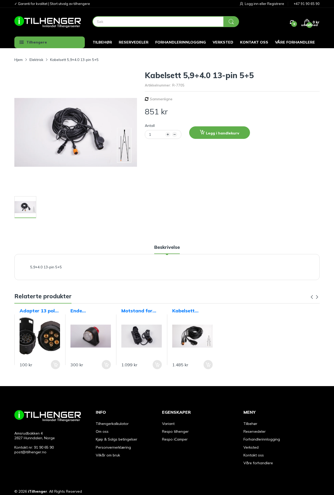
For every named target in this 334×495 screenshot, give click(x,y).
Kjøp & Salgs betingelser (116, 439)
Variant (168, 423)
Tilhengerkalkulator (112, 423)
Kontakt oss (253, 455)
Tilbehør (250, 423)
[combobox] (165, 22)
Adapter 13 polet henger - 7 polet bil (40, 311)
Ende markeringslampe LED (89, 311)
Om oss (102, 431)
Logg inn (252, 4)
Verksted (251, 447)
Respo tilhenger (175, 431)
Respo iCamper (175, 439)
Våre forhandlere (258, 463)
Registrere (275, 4)
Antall (150, 125)
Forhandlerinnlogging (261, 439)
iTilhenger (37, 491)
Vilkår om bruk (108, 455)
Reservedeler (254, 431)
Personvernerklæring (113, 447)
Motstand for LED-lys (136, 311)
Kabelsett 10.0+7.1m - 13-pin (190, 311)
